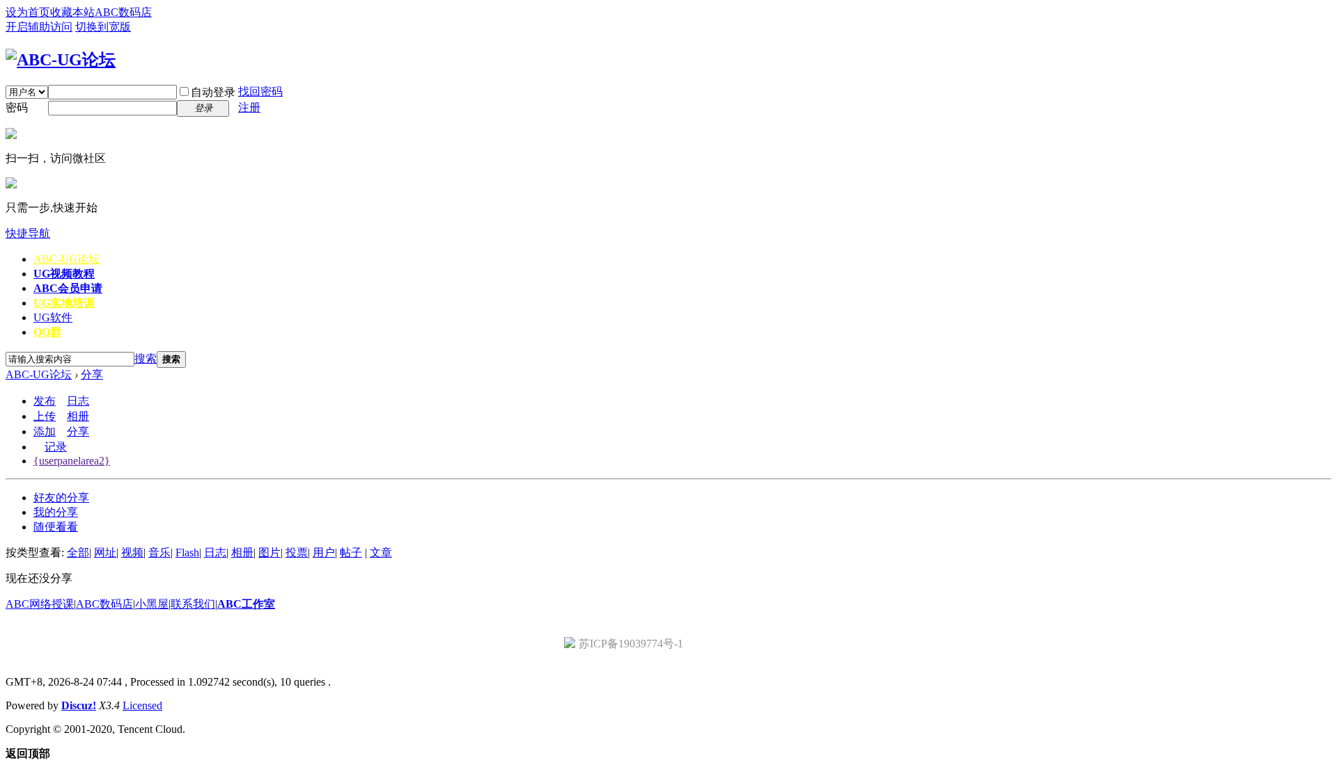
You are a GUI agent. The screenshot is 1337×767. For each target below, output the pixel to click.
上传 (44, 416)
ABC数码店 (123, 12)
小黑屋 (152, 604)
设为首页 (28, 12)
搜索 (145, 358)
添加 (44, 431)
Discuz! (78, 705)
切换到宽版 (103, 27)
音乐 (159, 552)
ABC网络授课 (40, 604)
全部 (78, 552)
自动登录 (213, 92)
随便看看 (55, 527)
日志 (78, 401)
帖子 (351, 552)
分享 (92, 374)
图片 (269, 552)
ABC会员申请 (67, 288)
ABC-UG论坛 (66, 259)
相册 (78, 416)
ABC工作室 (246, 604)
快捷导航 (28, 233)
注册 (249, 107)
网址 (105, 552)
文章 (381, 552)
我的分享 (55, 512)
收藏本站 (72, 12)
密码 (17, 107)
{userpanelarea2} (71, 461)
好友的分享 (61, 497)
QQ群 (47, 332)
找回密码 (260, 91)
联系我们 (193, 604)
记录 (56, 447)
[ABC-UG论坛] (61, 60)
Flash (187, 552)
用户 (324, 552)
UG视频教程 (64, 274)
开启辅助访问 (39, 27)
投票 (297, 552)
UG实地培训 (64, 303)
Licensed (142, 705)
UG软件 (52, 317)
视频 (132, 552)
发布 (44, 401)
